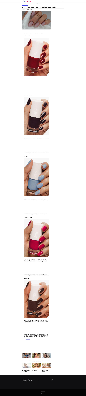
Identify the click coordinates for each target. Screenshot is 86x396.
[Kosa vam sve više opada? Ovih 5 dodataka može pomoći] (46, 355)
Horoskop (38, 380)
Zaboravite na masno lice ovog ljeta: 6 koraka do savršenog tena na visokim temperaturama (36, 361)
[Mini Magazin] (26, 1)
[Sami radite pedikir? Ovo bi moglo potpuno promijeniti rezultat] (26, 355)
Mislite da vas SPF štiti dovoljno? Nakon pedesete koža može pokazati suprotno (26, 371)
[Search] (63, 1)
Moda (37, 379)
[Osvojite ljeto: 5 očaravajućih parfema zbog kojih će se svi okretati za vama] (46, 365)
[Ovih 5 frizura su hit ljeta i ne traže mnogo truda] (36, 365)
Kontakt (52, 380)
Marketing (52, 379)
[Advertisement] (36, 86)
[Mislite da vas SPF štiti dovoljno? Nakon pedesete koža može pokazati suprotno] (26, 365)
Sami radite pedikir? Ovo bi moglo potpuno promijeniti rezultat (26, 360)
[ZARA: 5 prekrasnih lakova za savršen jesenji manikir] (36, 20)
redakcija (24, 9)
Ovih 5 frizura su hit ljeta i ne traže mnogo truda (36, 370)
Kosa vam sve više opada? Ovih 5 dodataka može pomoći (46, 360)
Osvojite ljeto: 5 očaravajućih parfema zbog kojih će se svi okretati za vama (46, 371)
